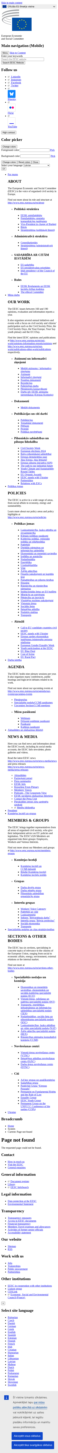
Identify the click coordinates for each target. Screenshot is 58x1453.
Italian (11, 1355)
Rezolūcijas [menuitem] (26, 383)
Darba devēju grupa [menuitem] (31, 887)
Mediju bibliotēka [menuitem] (26, 807)
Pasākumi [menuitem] (25, 724)
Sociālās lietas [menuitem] (28, 606)
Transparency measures (19, 1218)
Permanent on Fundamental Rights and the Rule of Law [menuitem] (38, 1093)
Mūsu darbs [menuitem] (14, 295)
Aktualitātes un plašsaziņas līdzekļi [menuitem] (25, 730)
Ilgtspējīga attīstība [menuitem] (30, 609)
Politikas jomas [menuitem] (15, 486)
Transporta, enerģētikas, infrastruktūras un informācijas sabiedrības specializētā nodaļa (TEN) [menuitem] (36, 1009)
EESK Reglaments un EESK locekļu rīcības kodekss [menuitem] (35, 287)
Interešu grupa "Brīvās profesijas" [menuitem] (38, 920)
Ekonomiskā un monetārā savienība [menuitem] (39, 553)
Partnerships (14, 1271)
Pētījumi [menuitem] (25, 426)
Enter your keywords (12, 56)
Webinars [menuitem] (25, 718)
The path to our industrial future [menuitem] (37, 465)
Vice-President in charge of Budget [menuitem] (38, 224)
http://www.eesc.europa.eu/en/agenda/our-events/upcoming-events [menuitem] (29, 692)
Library (11, 1184)
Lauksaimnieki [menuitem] (28, 914)
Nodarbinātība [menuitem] (28, 559)
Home (11, 1126)
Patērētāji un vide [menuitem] (29, 911)
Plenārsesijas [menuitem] (20, 699)
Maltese (12, 1364)
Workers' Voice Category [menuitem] (33, 908)
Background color (10, 156)
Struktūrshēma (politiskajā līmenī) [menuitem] (38, 230)
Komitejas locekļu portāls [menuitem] (33, 875)
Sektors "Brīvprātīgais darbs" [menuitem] (35, 917)
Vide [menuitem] (23, 568)
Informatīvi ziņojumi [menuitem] (31, 377)
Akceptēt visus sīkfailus (27, 1436)
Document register (19, 1181)
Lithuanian (13, 1358)
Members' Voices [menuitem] (23, 790)
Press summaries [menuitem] (22, 781)
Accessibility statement (19, 1232)
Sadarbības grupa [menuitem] (29, 1082)
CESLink (12, 1291)
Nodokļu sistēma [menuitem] (29, 612)
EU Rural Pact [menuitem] (28, 657)
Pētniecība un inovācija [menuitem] (32, 597)
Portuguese (13, 1373)
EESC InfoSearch (19, 1187)
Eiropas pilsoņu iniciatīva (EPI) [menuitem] (36, 462)
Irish (10, 1346)
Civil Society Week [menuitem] (30, 448)
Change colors (9, 146)
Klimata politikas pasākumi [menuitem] (34, 535)
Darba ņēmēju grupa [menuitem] (31, 890)
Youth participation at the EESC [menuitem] (37, 648)
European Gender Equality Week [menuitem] (37, 645)
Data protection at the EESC (22, 1201)
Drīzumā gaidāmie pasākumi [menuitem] (35, 721)
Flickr (11, 113)
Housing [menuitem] (25, 582)
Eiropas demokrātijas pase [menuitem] (34, 457)
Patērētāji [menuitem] (25, 544)
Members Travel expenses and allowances (29, 1226)
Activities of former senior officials (25, 1229)
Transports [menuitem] (26, 615)
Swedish (12, 1385)
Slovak (11, 1379)
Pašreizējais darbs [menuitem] (30, 386)
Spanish (12, 1335)
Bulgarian (13, 1317)
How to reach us (16, 1161)
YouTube (12, 126)
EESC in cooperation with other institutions (30, 1285)
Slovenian (13, 1382)
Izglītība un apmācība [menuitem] (31, 556)
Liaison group (15, 1288)
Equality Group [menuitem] (28, 1097)
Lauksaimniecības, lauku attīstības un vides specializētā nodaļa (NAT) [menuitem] (38, 1027)
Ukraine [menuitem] (12, 1112)
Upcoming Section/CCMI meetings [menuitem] (32, 705)
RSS (10, 1249)
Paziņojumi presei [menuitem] (23, 778)
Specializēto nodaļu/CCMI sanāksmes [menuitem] (33, 702)
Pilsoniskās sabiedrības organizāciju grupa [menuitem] (32, 895)
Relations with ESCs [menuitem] (31, 483)
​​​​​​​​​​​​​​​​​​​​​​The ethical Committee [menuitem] (32, 292)
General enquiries (17, 1167)
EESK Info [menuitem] (20, 784)
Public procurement (18, 1269)
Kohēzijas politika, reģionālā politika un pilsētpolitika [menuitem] (35, 540)
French (11, 1343)
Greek (11, 1329)
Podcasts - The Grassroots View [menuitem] (30, 792)
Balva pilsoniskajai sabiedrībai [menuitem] (36, 454)
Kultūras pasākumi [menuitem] (30, 727)
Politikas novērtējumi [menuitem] (31, 431)
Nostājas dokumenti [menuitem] (31, 380)
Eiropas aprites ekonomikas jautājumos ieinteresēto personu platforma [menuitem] (36, 639)
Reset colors (24, 162)
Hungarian (13, 1352)
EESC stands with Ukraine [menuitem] (34, 477)
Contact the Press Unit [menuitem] (25, 798)
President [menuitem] (12, 810)
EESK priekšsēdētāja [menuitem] (31, 215)
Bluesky (12, 99)
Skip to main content (11, 2)
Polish (11, 1370)
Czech (11, 1320)
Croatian (12, 1349)
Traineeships (14, 1266)
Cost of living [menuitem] (27, 654)
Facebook (16, 82)
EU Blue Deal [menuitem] (28, 651)
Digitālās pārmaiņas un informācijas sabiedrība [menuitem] (32, 549)
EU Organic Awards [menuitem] (31, 474)
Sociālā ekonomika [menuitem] (30, 923)
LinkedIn (15, 76)
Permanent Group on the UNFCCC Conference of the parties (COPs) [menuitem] (35, 1106)
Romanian (13, 1376)
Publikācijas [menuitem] (27, 420)
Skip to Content (18, 52)
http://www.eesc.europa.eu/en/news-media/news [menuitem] (32, 761)
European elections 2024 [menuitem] (33, 451)
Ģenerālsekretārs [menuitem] (29, 242)
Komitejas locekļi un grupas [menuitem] (22, 813)
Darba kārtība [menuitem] (15, 660)
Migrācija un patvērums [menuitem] (33, 594)
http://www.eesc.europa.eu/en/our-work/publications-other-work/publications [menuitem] (29, 348)
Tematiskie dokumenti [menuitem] (32, 423)
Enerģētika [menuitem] (26, 562)
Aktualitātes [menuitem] (20, 775)
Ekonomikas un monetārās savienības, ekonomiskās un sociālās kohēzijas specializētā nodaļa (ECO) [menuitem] (36, 991)
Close (35, 162)
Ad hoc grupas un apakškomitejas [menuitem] (38, 1080)
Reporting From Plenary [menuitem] (26, 787)
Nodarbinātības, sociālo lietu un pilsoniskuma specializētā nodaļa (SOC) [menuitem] (37, 1019)
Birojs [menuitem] (24, 227)
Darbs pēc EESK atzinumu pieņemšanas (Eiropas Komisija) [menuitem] (37, 393)
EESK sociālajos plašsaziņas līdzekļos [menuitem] (33, 795)
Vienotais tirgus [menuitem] (28, 603)
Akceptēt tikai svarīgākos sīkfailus (33, 1445)
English (11, 1332)
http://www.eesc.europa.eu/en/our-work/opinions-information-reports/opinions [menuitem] (30, 342)
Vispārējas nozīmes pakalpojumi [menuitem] (37, 600)
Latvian (11, 1361)
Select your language (12, 165)
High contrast (9, 132)
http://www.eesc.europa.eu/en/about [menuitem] (26, 202)
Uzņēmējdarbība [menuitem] (29, 565)
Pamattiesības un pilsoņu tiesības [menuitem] (37, 579)
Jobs (10, 1263)
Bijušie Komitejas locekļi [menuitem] (33, 872)
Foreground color (10, 150)
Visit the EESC (15, 1164)
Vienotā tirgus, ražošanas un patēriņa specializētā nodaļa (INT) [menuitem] (38, 1000)
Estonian (12, 1338)
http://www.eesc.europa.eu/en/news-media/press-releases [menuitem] (26, 768)
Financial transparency (19, 1223)
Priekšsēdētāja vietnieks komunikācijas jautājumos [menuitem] (34, 220)
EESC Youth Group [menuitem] (31, 1100)
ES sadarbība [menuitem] (27, 264)
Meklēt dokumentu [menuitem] (30, 407)
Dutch (11, 1367)
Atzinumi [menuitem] (25, 374)
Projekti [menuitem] (25, 428)
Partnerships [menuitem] (27, 480)
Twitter (14, 85)
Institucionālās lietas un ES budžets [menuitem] (38, 591)
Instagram (16, 79)
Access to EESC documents (22, 1220)
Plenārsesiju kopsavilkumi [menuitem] (34, 389)
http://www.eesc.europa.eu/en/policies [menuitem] (27, 517)
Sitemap (12, 1246)
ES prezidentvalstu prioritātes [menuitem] (35, 267)
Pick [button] (52, 150)
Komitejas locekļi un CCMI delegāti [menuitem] (31, 867)
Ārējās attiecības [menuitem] (29, 571)
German (12, 1326)
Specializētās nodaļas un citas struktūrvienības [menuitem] (31, 929)
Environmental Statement (20, 1204)
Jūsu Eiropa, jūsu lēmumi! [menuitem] (34, 459)
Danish (11, 1323)
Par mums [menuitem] (13, 174)
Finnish (11, 1340)
